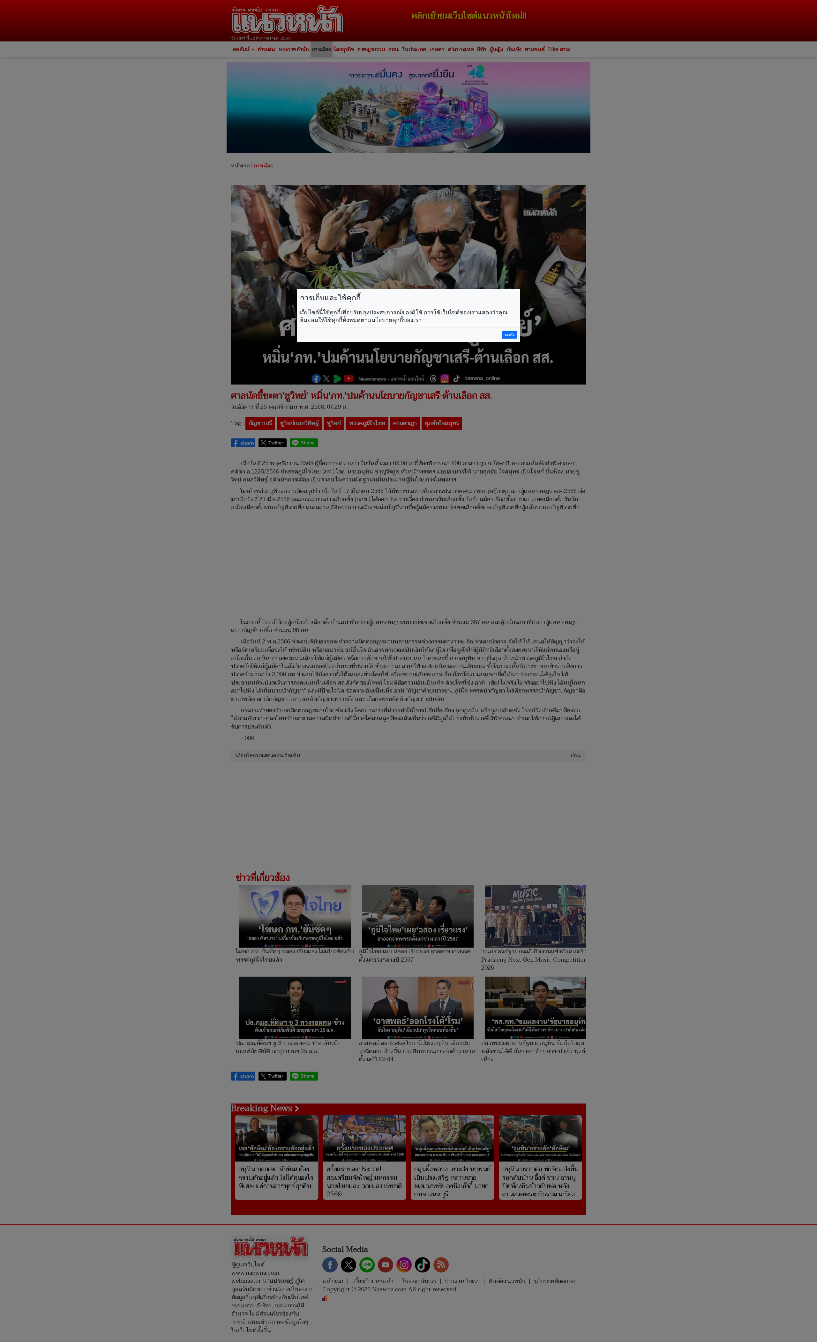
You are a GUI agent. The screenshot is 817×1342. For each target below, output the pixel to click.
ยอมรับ (509, 334)
